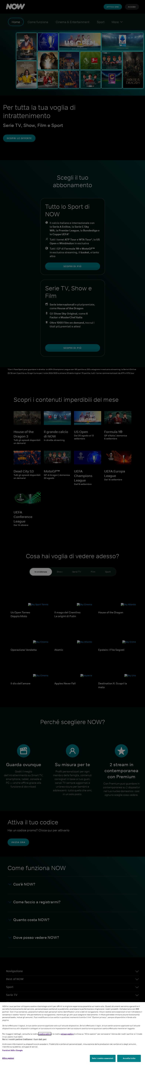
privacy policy (67, 1034)
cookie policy (45, 1034)
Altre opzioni (8, 1058)
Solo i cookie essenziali (102, 1058)
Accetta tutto (129, 1058)
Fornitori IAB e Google (12, 1050)
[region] (72, 1033)
